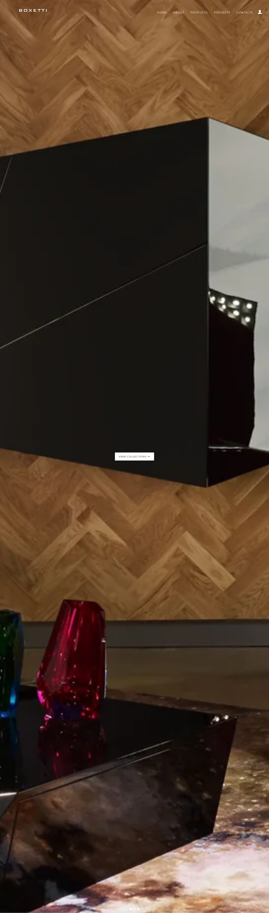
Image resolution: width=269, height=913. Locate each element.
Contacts (244, 12)
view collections (133, 465)
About (178, 12)
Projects (222, 12)
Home (162, 12)
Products (199, 12)
